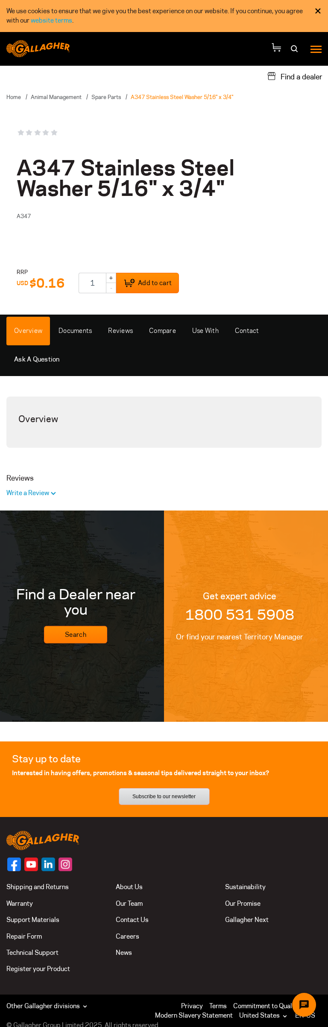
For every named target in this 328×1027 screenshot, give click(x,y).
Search (75, 634)
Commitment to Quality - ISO (274, 1005)
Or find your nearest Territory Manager (239, 637)
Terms (218, 1005)
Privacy (192, 1005)
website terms (51, 20)
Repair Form (24, 936)
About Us (129, 886)
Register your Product (38, 968)
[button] (265, 1015)
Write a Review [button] (28, 492)
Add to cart (155, 282)
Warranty (19, 903)
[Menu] (316, 49)
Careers (127, 936)
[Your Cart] (276, 49)
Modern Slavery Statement (194, 1015)
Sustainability (245, 886)
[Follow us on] (14, 864)
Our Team (129, 903)
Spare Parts (106, 97)
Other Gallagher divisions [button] (43, 1005)
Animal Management (56, 97)
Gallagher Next (247, 919)
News (124, 952)
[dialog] (164, 16)
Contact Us (132, 919)
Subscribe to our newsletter (164, 796)
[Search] (295, 51)
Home (13, 97)
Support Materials (32, 919)
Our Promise (243, 903)
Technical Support (32, 952)
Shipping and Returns (37, 886)
